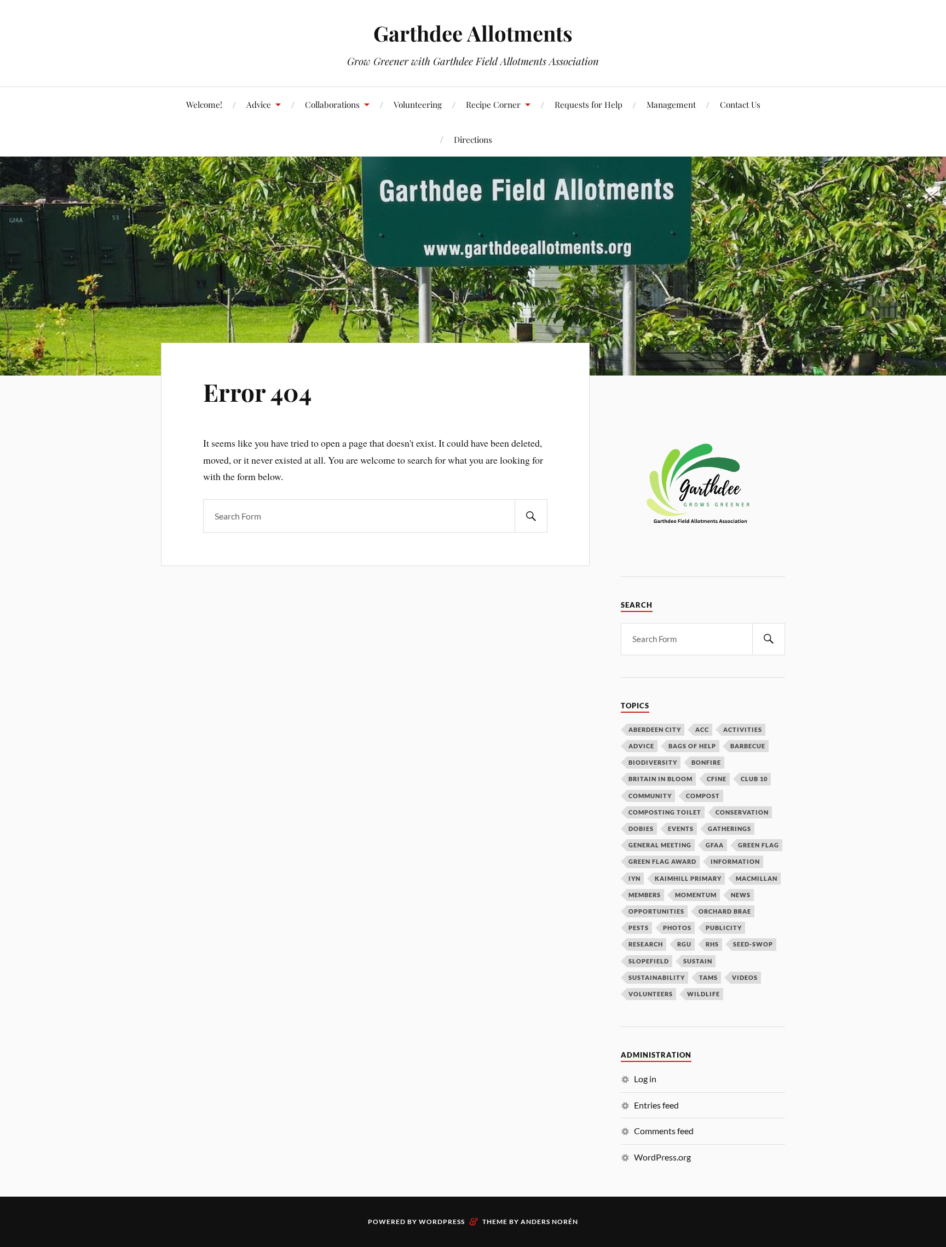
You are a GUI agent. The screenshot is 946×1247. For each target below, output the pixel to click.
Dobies (641, 828)
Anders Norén (549, 1221)
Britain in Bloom (660, 778)
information (735, 861)
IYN (634, 878)
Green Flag (758, 844)
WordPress (442, 1221)
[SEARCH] (531, 516)
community (650, 795)
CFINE (716, 778)
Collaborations (332, 104)
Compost (703, 795)
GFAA (715, 844)
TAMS (708, 977)
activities (742, 729)
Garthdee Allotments (473, 33)
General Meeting (659, 844)
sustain (697, 961)
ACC (702, 729)
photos (677, 927)
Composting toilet (664, 812)
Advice (258, 104)
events (681, 828)
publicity (724, 927)
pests (638, 927)
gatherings (729, 828)
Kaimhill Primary (688, 878)
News (741, 894)
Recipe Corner (493, 104)
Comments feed (664, 1130)
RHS (712, 944)
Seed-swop (753, 944)
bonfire (706, 762)
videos (745, 977)
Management (671, 104)
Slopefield (648, 961)
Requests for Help (588, 104)
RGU (684, 944)
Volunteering (418, 104)
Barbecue (747, 745)
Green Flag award (662, 861)
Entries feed (656, 1105)
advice (641, 745)
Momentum (696, 894)
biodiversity (652, 762)
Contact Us (740, 104)
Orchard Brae (725, 911)
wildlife (703, 993)
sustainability (656, 977)
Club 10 (754, 778)
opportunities (656, 911)
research (645, 944)
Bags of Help (692, 745)
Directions (473, 139)
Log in (645, 1078)
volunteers (650, 993)
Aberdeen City (654, 729)
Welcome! (204, 104)
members (644, 894)
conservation (742, 812)
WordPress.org (662, 1157)
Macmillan (756, 878)
